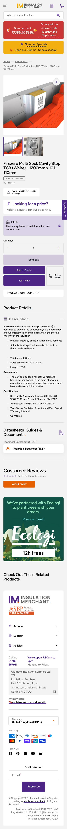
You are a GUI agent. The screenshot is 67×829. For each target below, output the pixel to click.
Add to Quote (24, 270)
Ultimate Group (49, 815)
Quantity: (8, 240)
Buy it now (24, 280)
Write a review (19, 484)
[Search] (59, 15)
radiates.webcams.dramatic (27, 702)
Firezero (11, 182)
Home (6, 61)
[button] (5, 6)
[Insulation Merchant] (29, 5)
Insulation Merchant (34, 801)
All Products (21, 61)
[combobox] (33, 15)
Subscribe (33, 786)
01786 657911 (13, 662)
